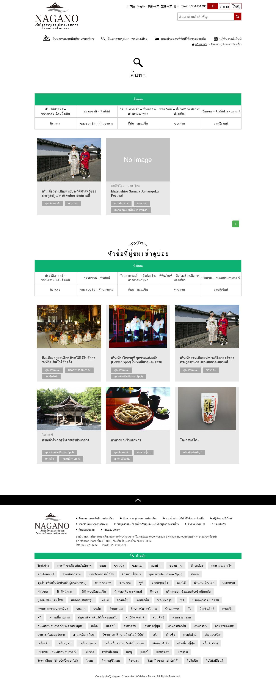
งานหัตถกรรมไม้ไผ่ (101, 574)
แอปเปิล (182, 652)
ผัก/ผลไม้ (122, 600)
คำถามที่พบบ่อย (196, 524)
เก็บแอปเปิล (212, 634)
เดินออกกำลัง (160, 643)
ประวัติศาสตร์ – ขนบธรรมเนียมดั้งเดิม (55, 111)
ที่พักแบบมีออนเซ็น (94, 591)
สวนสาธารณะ (182, 617)
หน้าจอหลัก (201, 44)
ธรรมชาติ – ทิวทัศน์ (97, 111)
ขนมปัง (119, 565)
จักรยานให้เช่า (131, 574)
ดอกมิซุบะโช (160, 583)
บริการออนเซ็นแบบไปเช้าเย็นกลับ (188, 591)
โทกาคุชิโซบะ (111, 660)
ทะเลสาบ (229, 583)
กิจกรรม (55, 123)
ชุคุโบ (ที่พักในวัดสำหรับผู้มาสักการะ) (62, 583)
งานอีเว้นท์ (221, 123)
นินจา (154, 591)
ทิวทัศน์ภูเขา (65, 591)
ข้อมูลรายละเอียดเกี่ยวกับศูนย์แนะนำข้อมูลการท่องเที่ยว (148, 524)
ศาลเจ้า (49, 458)
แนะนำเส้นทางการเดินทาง (93, 524)
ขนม (103, 565)
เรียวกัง (89, 652)
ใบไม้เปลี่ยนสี (215, 660)
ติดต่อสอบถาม (86, 529)
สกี (39, 617)
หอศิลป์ (110, 626)
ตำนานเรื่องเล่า (204, 583)
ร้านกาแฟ (116, 608)
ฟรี (182, 600)
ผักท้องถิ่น (142, 600)
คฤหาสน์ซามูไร (221, 565)
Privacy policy (112, 529)
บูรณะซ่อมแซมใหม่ (50, 600)
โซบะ (90, 660)
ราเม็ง (97, 608)
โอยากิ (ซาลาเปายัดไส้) (163, 660)
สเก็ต (94, 626)
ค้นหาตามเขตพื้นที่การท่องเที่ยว (73, 39)
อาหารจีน (130, 626)
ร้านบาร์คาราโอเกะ (144, 608)
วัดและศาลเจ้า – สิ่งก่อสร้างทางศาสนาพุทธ (138, 111)
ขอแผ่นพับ (220, 524)
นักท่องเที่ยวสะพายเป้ (128, 591)
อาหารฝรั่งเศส (224, 626)
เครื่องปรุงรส (88, 643)
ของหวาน (175, 565)
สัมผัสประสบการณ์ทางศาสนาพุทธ (60, 626)
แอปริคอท (162, 652)
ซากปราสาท (121, 203)
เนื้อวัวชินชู (210, 643)
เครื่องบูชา (64, 643)
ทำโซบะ (43, 591)
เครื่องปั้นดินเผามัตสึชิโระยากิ (124, 643)
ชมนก (195, 574)
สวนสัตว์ (158, 617)
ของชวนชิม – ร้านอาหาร (96, 123)
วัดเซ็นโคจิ (51, 376)
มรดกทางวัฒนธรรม (79, 370)
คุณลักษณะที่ (52, 203)
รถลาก (80, 608)
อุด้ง (155, 634)
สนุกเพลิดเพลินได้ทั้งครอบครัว (130, 209)
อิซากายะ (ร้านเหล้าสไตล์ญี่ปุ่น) (123, 634)
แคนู (129, 652)
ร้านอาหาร (172, 608)
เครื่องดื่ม (43, 643)
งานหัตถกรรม (72, 574)
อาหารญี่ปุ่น (143, 452)
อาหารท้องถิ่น (122, 458)
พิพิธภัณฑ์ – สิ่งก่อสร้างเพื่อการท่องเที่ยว (179, 111)
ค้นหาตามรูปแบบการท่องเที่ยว (127, 39)
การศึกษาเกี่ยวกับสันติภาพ (74, 565)
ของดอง (137, 565)
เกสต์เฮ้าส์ (190, 634)
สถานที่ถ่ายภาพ (71, 458)
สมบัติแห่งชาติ (134, 617)
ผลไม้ (105, 600)
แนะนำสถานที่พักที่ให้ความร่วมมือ (183, 39)
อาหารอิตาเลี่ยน (83, 634)
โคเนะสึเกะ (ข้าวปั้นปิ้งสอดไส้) (58, 660)
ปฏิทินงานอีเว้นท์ (231, 39)
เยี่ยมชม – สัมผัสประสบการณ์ (220, 111)
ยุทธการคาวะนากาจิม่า (53, 608)
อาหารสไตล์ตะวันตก (51, 634)
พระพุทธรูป (164, 600)
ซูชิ (141, 583)
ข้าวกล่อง (197, 565)
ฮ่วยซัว (170, 634)
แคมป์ (144, 652)
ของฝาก (179, 123)
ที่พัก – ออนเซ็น (138, 123)
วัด (189, 608)
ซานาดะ (73, 203)
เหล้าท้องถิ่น (110, 652)
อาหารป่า (200, 626)
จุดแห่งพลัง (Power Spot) (128, 376)
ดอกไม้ (181, 583)
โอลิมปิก (192, 660)
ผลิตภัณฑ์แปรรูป (192, 452)
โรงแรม (134, 660)
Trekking (43, 565)
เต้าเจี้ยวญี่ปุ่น (186, 643)
